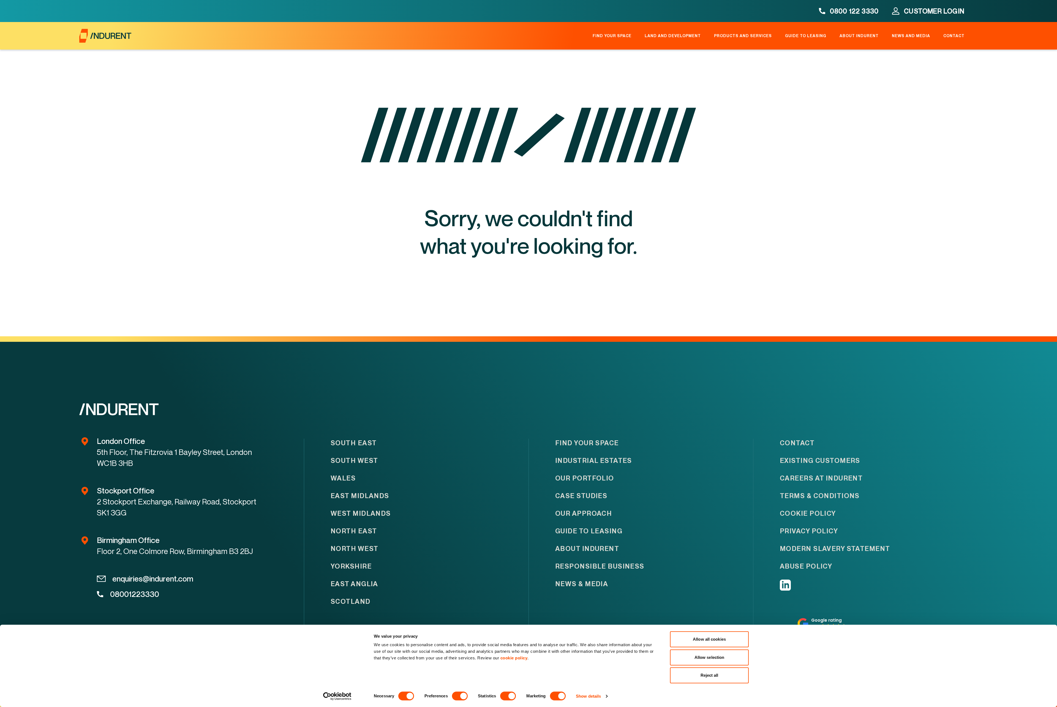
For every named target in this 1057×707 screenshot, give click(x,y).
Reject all (709, 675)
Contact (954, 36)
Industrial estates (593, 461)
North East (354, 531)
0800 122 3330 (854, 11)
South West (354, 461)
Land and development (673, 36)
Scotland (351, 601)
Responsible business (599, 566)
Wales (343, 478)
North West (354, 549)
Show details (588, 696)
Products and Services (743, 36)
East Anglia (354, 584)
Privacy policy (809, 531)
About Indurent (859, 36)
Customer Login (934, 11)
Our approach (583, 513)
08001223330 (134, 594)
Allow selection (709, 657)
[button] (822, 623)
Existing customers (820, 461)
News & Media (581, 584)
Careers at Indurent (821, 478)
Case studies (581, 496)
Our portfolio (584, 478)
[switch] (460, 696)
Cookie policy (808, 513)
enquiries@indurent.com (152, 578)
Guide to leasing (805, 36)
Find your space (612, 36)
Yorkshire (351, 566)
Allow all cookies (709, 639)
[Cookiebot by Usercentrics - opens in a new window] (337, 696)
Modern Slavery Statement (835, 549)
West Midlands (361, 513)
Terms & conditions (820, 496)
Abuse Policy (806, 566)
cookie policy (514, 658)
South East (354, 443)
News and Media (911, 36)
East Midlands (360, 496)
